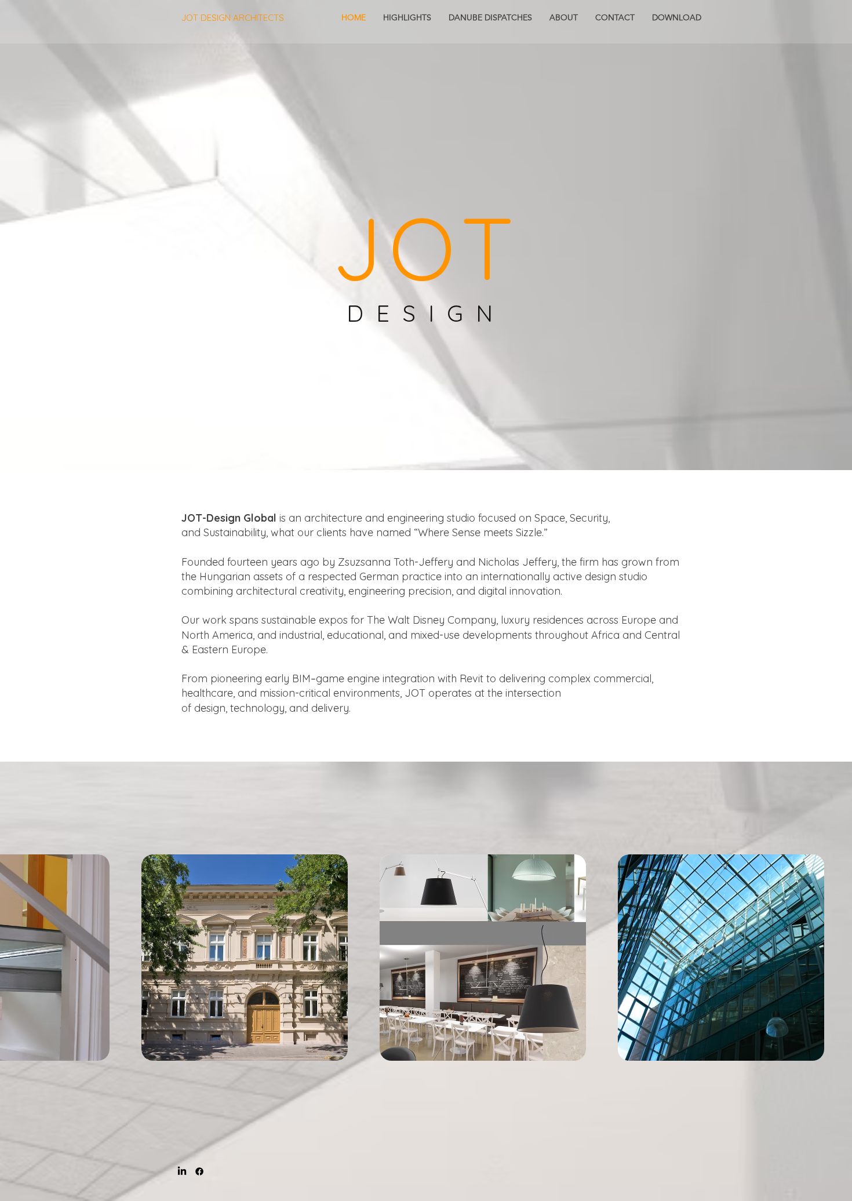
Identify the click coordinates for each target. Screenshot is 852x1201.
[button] (244, 957)
